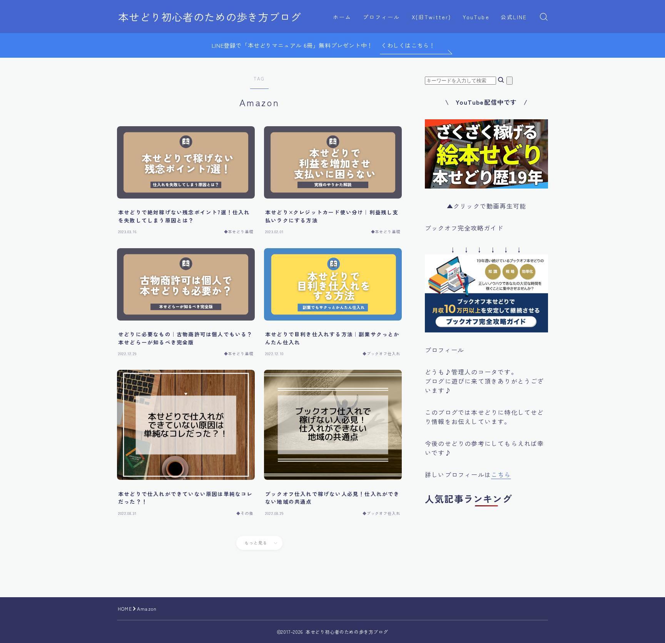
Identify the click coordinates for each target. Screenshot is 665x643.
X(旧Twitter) (431, 17)
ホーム (342, 17)
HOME (125, 608)
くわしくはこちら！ (408, 45)
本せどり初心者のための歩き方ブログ (209, 17)
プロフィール (381, 17)
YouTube (476, 17)
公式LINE (514, 17)
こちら (501, 474)
